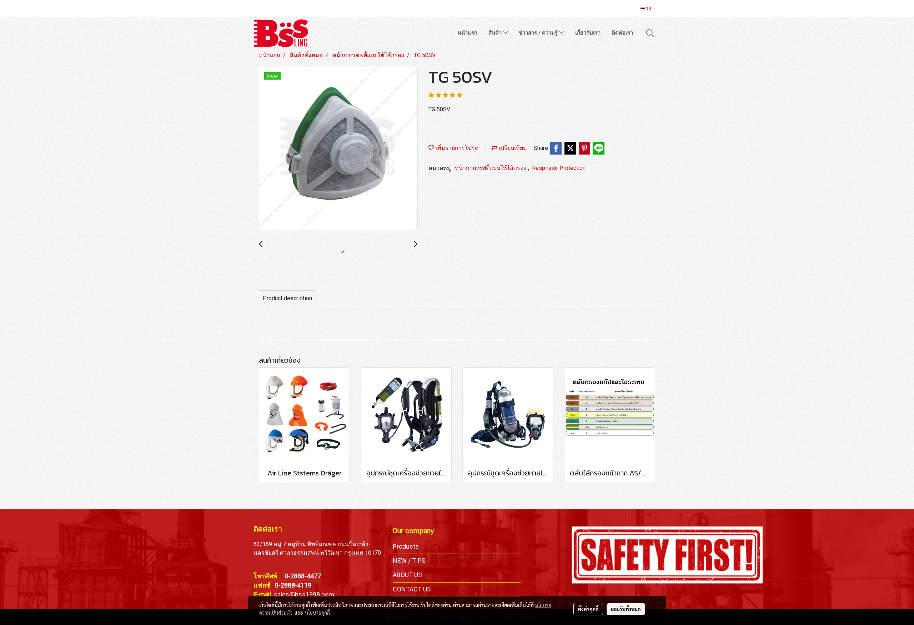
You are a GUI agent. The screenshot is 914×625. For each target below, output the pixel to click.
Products (406, 546)
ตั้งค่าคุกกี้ (588, 609)
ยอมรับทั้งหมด (626, 609)
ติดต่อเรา (622, 33)
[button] (650, 33)
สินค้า (495, 33)
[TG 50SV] (338, 149)
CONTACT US (412, 589)
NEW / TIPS (409, 560)
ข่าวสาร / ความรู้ (539, 33)
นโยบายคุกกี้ (317, 612)
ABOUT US (407, 575)
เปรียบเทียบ (512, 148)
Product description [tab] (287, 298)
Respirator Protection (559, 168)
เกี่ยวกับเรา (588, 33)
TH (648, 8)
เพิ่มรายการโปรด (456, 148)
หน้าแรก (467, 33)
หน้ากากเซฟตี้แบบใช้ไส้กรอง (491, 168)
